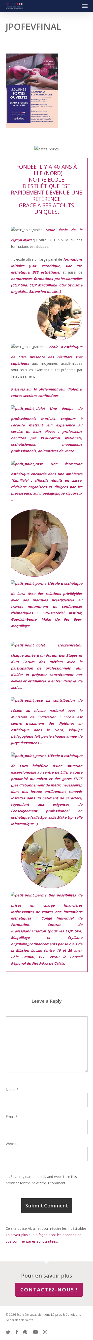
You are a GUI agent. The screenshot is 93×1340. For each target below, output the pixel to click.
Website (12, 1143)
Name (12, 1089)
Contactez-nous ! (49, 1289)
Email (11, 1116)
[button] (85, 5)
